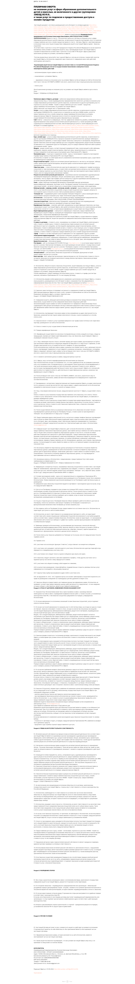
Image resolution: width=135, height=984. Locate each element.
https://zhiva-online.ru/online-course (59, 27)
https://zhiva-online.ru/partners (55, 34)
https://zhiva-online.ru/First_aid (61, 129)
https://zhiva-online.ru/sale (80, 32)
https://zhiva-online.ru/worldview (62, 32)
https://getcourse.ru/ (75, 243)
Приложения (38, 973)
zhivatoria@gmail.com (40, 425)
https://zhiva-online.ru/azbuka (61, 127)
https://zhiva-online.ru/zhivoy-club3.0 (81, 30)
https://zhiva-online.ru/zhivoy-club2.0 (65, 125)
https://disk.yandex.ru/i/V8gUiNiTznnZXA (66, 969)
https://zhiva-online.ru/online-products (56, 29)
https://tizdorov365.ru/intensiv (80, 27)
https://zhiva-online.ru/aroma (76, 29)
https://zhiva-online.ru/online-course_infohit (69, 131)
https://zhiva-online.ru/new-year (71, 133)
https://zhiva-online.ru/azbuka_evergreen (57, 30)
